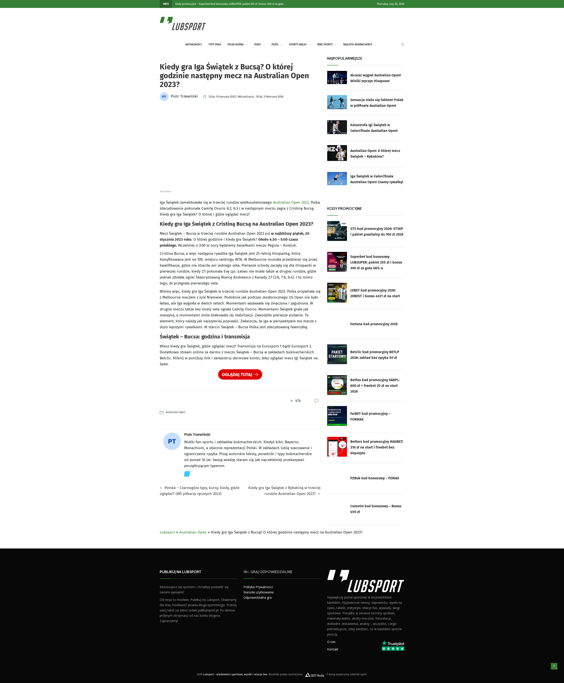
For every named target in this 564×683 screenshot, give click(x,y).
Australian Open (175, 412)
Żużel (274, 44)
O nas (331, 642)
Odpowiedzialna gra (257, 597)
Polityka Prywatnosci (258, 587)
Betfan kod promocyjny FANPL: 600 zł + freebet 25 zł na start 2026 (375, 385)
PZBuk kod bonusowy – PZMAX (374, 478)
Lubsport (167, 532)
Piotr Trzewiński (197, 434)
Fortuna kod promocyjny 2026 (374, 324)
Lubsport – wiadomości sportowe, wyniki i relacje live (235, 674)
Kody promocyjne (185, 4)
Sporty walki (297, 44)
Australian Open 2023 (291, 202)
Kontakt (332, 649)
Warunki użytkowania (258, 592)
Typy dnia (214, 44)
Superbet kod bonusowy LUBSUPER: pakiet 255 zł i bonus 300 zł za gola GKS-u (376, 262)
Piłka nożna (235, 44)
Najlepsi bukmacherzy (357, 44)
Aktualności (193, 44)
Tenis (257, 44)
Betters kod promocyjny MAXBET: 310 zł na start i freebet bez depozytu (376, 447)
